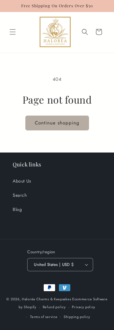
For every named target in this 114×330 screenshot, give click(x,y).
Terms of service (43, 316)
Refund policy (54, 306)
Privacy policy (83, 306)
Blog (17, 209)
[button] (13, 32)
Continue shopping (57, 122)
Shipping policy (77, 316)
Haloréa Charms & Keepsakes (46, 299)
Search (20, 195)
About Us (22, 181)
